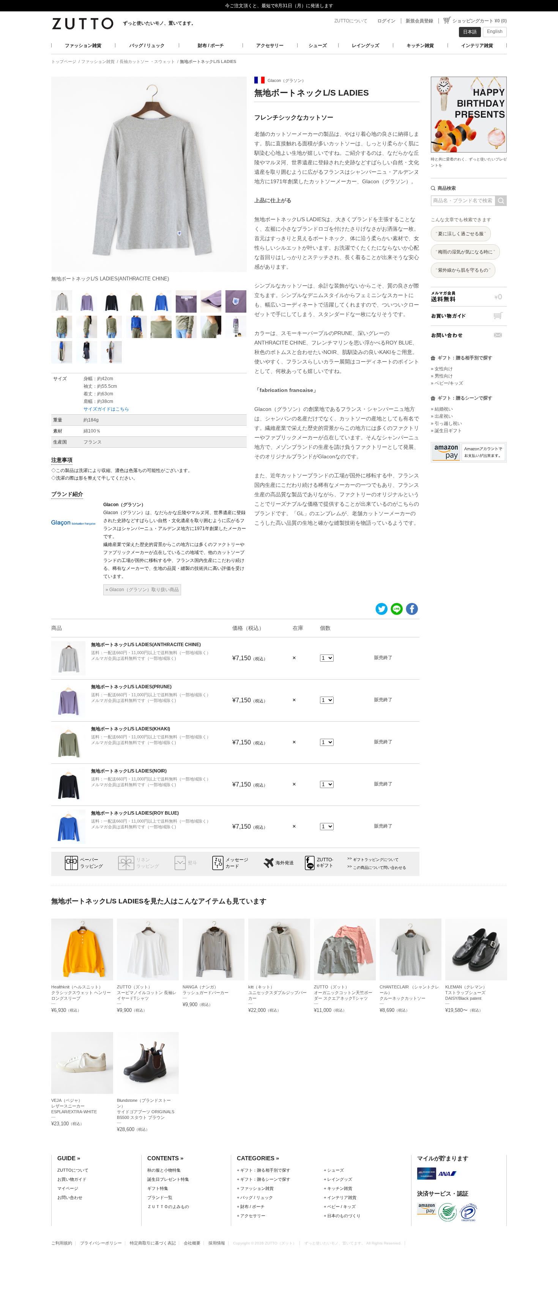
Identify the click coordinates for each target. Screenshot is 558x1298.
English (495, 31)
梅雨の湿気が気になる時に (465, 252)
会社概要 (192, 1243)
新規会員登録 (419, 21)
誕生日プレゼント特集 (168, 1179)
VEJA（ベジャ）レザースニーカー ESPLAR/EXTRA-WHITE (74, 1106)
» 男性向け (442, 376)
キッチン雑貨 (420, 45)
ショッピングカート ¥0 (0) (479, 21)
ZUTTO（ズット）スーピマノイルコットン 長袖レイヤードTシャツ (147, 993)
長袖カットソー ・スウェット (147, 61)
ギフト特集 (157, 1188)
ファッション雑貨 (83, 45)
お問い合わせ (469, 335)
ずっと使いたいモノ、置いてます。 (159, 23)
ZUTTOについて (350, 21)
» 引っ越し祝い (446, 423)
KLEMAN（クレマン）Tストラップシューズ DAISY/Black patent (467, 993)
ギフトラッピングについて (376, 859)
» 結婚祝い (442, 409)
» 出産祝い (442, 416)
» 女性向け (442, 368)
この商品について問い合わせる (379, 867)
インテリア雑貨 (477, 45)
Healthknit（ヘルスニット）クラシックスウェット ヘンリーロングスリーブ (81, 993)
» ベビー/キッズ (447, 383)
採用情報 (216, 1243)
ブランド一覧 (159, 1197)
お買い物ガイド (469, 316)
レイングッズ (365, 45)
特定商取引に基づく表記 (153, 1243)
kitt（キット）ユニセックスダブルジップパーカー (277, 993)
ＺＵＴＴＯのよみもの (168, 1206)
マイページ (67, 1188)
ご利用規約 (61, 1243)
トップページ (63, 61)
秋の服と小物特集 (164, 1170)
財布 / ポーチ (211, 45)
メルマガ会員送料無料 (469, 296)
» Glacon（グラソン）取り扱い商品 (142, 589)
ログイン (386, 21)
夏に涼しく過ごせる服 (461, 233)
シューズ (318, 45)
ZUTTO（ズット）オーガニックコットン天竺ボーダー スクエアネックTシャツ (343, 993)
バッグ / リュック (147, 45)
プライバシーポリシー (101, 1243)
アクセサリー (270, 45)
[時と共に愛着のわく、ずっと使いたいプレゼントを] (469, 74)
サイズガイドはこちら (106, 409)
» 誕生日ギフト (446, 430)
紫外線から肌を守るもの (463, 270)
